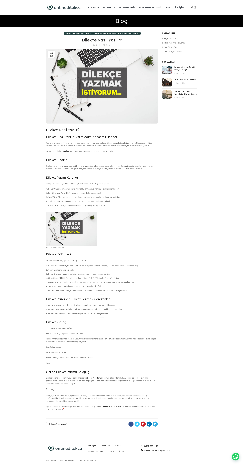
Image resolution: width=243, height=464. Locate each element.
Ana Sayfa (92, 445)
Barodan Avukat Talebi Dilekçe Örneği (184, 68)
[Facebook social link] (191, 7)
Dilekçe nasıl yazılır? (65, 151)
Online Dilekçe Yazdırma (75, 33)
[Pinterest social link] (143, 424)
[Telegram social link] (155, 424)
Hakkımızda (105, 445)
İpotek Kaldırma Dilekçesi (185, 79)
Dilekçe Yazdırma (92, 33)
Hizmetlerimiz (120, 445)
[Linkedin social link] (149, 424)
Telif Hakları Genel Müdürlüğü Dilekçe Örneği (185, 92)
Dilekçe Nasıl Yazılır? (58, 424)
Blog (112, 451)
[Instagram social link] (195, 7)
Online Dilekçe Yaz (131, 33)
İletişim (122, 451)
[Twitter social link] (137, 424)
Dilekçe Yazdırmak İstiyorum (111, 33)
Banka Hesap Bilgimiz (96, 451)
